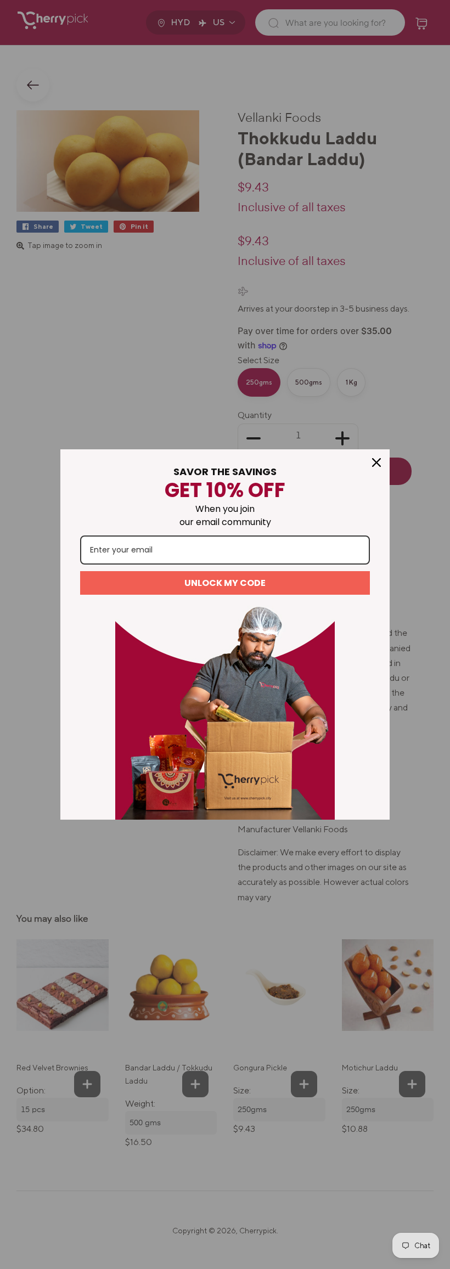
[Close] (376, 462)
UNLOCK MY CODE (225, 583)
